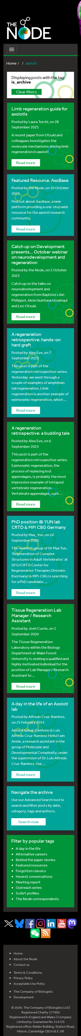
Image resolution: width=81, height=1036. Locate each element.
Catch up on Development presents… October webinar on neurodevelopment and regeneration (39, 254)
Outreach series (29, 887)
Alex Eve (36, 352)
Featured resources (31, 865)
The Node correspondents (37, 898)
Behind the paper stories (35, 859)
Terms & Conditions (28, 972)
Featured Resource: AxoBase (39, 180)
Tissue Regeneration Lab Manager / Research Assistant (36, 615)
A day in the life (28, 848)
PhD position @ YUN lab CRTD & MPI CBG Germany (38, 524)
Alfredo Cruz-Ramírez (46, 716)
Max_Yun (36, 534)
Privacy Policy (23, 978)
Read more (25, 162)
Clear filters (26, 91)
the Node (36, 187)
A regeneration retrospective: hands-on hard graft (36, 339)
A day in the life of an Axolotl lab (39, 706)
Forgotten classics (31, 870)
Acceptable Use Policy (29, 983)
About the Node (25, 959)
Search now (28, 821)
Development (24, 997)
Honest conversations (34, 876)
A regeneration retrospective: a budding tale (40, 430)
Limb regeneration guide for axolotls (39, 111)
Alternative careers (31, 854)
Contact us (21, 964)
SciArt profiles (27, 893)
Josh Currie (38, 628)
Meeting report (28, 882)
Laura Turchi (38, 121)
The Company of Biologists (33, 991)
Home (11, 63)
